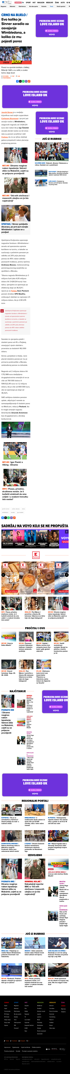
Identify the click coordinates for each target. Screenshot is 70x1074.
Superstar (27, 1022)
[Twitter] (20, 81)
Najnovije (63, 1009)
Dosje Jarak (7, 1022)
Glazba (26, 1011)
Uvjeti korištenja (25, 1047)
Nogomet (3, 6)
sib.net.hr (36, 1059)
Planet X (51, 1019)
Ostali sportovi (61, 6)
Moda (38, 1019)
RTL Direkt (6, 1017)
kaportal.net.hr (45, 1059)
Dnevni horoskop (53, 1011)
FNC (15, 1025)
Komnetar (51, 1014)
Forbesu (4, 137)
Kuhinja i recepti (41, 1011)
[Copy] (29, 81)
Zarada (13, 512)
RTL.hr (6, 1059)
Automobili (39, 1034)
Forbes (14, 290)
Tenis (51, 6)
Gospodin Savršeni (29, 1025)
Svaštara (51, 1022)
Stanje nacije (7, 1019)
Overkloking (52, 1017)
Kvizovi (51, 1025)
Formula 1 (16, 1028)
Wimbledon (5, 512)
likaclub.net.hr (26, 1064)
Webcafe (49, 2)
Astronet (51, 1005)
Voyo (26, 1031)
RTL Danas (6, 1014)
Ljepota (39, 1014)
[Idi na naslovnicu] (7, 4)
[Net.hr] (62, 1049)
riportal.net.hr (25, 1061)
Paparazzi (27, 1014)
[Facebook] (17, 81)
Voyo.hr (18, 1059)
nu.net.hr (59, 1061)
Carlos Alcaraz (16, 509)
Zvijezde (27, 1005)
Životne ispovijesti (41, 1031)
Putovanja (39, 1022)
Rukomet (12, 6)
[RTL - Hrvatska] (54, 1049)
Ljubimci (39, 1017)
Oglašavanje (15, 1047)
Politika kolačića (36, 1047)
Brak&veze (39, 1005)
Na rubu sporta (33, 6)
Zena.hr (12, 1059)
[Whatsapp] (23, 81)
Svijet (5, 1008)
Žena (57, 2)
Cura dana (51, 1008)
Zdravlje (39, 1028)
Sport (28, 2)
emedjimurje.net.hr (27, 1059)
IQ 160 (26, 1028)
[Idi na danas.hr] (19, 2)
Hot (34, 2)
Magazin (40, 2)
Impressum (7, 1047)
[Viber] (26, 81)
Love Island (27, 1019)
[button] (3, 532)
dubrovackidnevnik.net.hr (38, 1061)
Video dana (52, 1028)
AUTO (63, 2)
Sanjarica (63, 1011)
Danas (6, 1002)
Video (63, 1006)
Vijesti (5, 1005)
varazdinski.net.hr (56, 1059)
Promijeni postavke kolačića (29, 1051)
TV (25, 1017)
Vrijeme (6, 1025)
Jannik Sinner (5, 509)
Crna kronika (7, 1011)
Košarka (44, 6)
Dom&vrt (39, 1008)
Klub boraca (22, 6)
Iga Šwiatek (20, 512)
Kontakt (18, 1051)
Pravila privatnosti (9, 1051)
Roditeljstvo (40, 1025)
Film (26, 1008)
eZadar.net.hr (51, 1061)
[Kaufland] (35, 555)
